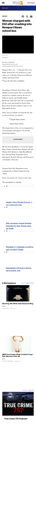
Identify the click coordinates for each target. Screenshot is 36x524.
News (4, 16)
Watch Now (30, 2)
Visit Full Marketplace (28, 283)
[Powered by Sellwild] (31, 390)
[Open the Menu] (3, 2)
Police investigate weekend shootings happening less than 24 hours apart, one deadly (18, 226)
